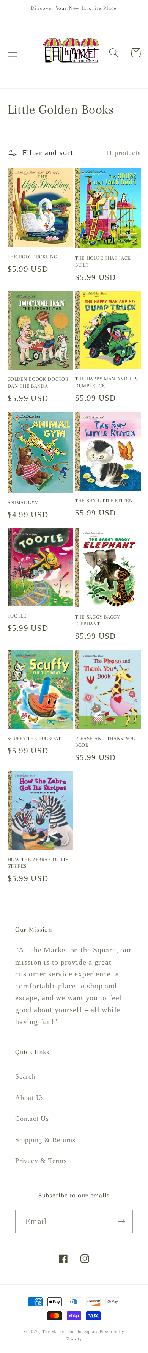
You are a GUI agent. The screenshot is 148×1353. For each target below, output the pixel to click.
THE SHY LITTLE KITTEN (104, 500)
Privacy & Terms (41, 1160)
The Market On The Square (70, 1331)
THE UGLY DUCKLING (32, 256)
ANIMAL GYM (23, 502)
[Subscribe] (121, 1221)
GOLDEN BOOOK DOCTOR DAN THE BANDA (38, 382)
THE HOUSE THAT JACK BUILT (103, 261)
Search (25, 1076)
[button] (12, 52)
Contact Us (32, 1118)
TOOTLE (17, 616)
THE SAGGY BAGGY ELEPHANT (97, 620)
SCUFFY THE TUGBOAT (34, 738)
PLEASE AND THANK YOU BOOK (105, 741)
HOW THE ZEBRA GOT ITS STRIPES (38, 862)
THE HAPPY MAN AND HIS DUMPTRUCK (106, 382)
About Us (29, 1098)
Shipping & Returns (45, 1140)
